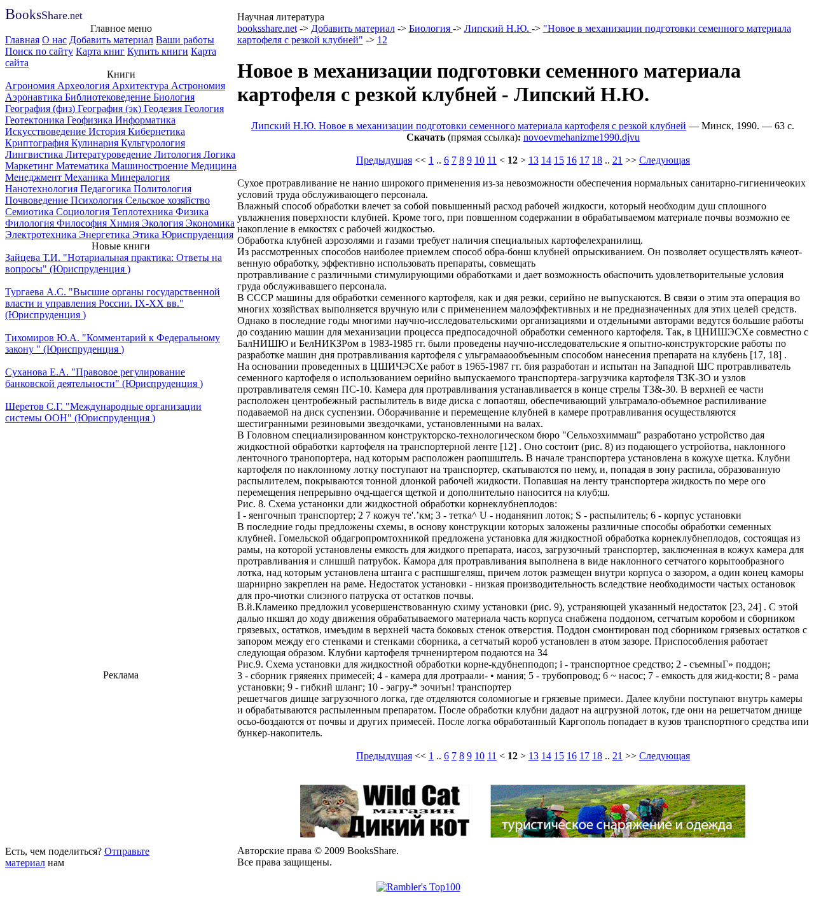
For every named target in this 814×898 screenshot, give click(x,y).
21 (617, 160)
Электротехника (42, 234)
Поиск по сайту (39, 51)
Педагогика (107, 188)
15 (559, 160)
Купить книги (157, 51)
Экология (164, 223)
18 (597, 160)
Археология (84, 85)
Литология (179, 154)
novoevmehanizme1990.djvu (581, 137)
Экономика (210, 223)
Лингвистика (35, 154)
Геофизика (91, 120)
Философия (83, 223)
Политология (162, 188)
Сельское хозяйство (167, 200)
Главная (22, 39)
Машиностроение (151, 165)
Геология (204, 108)
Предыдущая (384, 160)
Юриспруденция (197, 234)
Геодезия (164, 108)
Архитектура (141, 85)
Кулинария (96, 142)
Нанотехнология (42, 188)
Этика (147, 234)
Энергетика (105, 234)
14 (546, 160)
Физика (192, 211)
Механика (87, 177)
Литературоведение (110, 154)
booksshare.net (267, 28)
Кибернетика (156, 131)
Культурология (153, 142)
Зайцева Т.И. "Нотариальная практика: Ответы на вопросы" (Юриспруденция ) (113, 263)
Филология (31, 223)
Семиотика (30, 211)
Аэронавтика (35, 97)
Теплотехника (144, 211)
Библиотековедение (109, 97)
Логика (219, 154)
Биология (174, 97)
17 (584, 160)
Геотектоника (36, 120)
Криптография (38, 142)
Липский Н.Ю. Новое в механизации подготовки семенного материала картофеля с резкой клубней (468, 125)
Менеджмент (34, 177)
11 (492, 160)
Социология (84, 211)
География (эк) (111, 108)
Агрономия (31, 85)
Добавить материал (111, 39)
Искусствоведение (46, 131)
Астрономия (198, 85)
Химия (125, 223)
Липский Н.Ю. (498, 28)
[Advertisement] (121, 761)
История (108, 131)
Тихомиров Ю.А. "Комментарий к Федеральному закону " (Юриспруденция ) (112, 343)
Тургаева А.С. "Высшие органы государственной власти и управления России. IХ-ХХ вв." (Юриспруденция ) (112, 303)
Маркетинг (30, 165)
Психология (98, 200)
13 (533, 160)
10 (479, 160)
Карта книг (100, 51)
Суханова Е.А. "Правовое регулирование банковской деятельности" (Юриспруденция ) (104, 378)
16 (572, 160)
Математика (83, 165)
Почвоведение (38, 200)
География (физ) (41, 108)
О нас (54, 39)
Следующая (664, 160)
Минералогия (140, 177)
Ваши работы (185, 39)
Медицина (214, 165)
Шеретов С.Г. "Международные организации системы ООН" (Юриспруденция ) (103, 412)
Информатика (145, 120)
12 (382, 39)
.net (43, 15)
